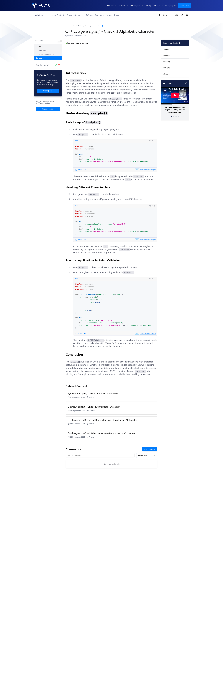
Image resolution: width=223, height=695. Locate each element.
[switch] (60, 41)
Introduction (41, 50)
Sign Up (46, 90)
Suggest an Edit (48, 109)
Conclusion (40, 58)
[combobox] (146, 455)
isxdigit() (166, 68)
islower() (166, 74)
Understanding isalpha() (45, 54)
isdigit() (166, 49)
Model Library (113, 15)
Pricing (148, 5)
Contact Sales (184, 5)
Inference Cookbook (95, 15)
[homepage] (41, 6)
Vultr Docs (39, 15)
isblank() (166, 55)
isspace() (166, 61)
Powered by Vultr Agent (148, 170)
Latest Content (57, 15)
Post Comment (149, 449)
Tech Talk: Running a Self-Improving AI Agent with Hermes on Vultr (175, 109)
